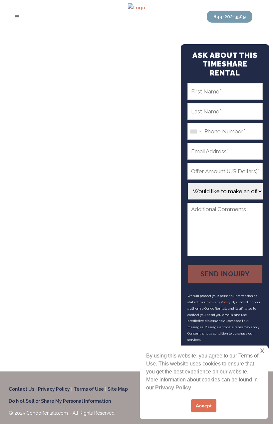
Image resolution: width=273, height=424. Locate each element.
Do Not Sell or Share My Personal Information (60, 401)
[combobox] (195, 131)
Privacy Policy (219, 302)
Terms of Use (89, 389)
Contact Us (21, 389)
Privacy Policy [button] (173, 387)
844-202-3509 (229, 16)
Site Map (118, 389)
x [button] (262, 350)
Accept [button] (204, 405)
